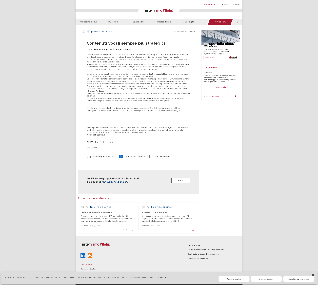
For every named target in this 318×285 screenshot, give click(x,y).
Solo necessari (266, 279)
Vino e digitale (189, 22)
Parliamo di (113, 22)
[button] (313, 275)
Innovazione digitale (88, 22)
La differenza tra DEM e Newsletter (97, 212)
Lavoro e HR (138, 22)
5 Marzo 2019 (106, 142)
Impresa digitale (164, 22)
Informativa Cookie (160, 277)
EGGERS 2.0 (92, 142)
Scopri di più (221, 87)
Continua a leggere (129, 230)
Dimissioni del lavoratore (198, 259)
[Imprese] (83, 31)
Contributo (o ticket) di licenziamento (203, 254)
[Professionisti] (88, 31)
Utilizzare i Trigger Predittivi (154, 212)
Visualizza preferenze (298, 279)
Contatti (236, 4)
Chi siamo (224, 4)
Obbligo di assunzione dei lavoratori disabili (206, 249)
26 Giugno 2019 (95, 226)
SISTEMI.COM (209, 4)
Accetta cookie (234, 279)
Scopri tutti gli (211, 96)
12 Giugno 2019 (155, 226)
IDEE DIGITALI (92, 148)
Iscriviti (181, 180)
